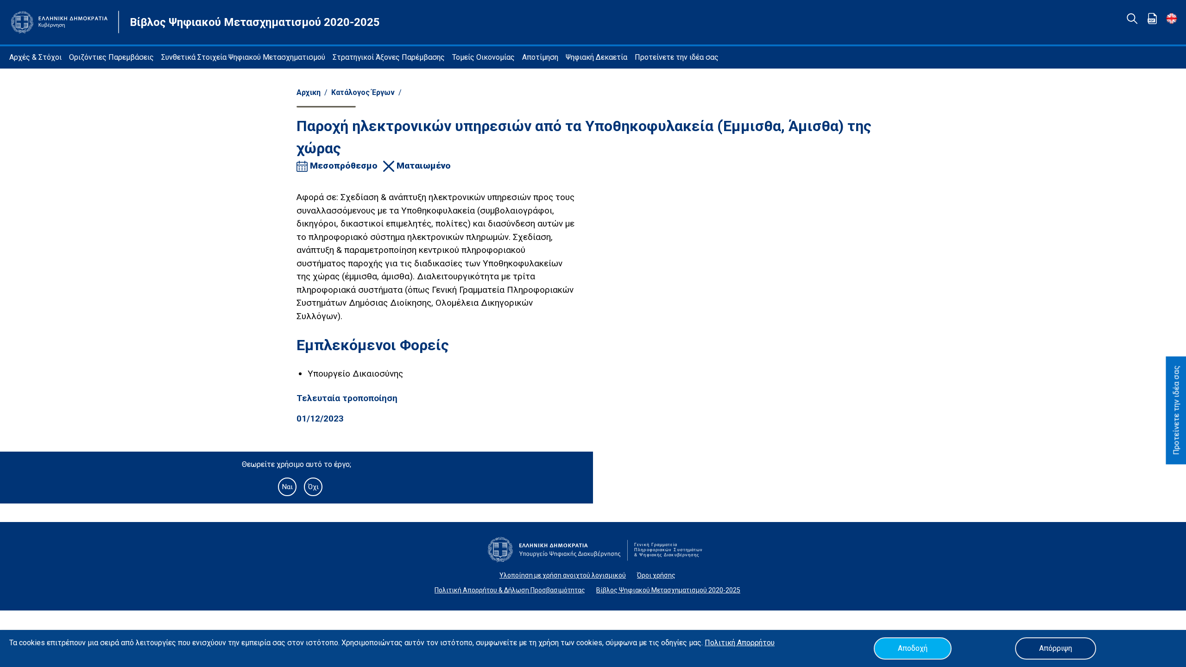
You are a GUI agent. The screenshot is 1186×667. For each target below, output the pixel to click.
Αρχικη (308, 92)
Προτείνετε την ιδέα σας (677, 57)
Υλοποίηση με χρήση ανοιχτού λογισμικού (562, 575)
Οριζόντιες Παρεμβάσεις (111, 57)
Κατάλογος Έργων (363, 92)
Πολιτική (721, 642)
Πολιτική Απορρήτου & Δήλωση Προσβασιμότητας (510, 590)
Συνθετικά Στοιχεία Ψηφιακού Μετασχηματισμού (243, 57)
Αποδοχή (912, 648)
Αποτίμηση (540, 57)
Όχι (313, 487)
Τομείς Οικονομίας (483, 57)
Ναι (287, 487)
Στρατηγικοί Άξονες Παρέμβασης (389, 57)
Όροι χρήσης (656, 575)
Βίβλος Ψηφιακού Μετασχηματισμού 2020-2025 (668, 590)
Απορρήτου (756, 642)
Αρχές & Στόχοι (35, 57)
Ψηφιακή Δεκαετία (596, 57)
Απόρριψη (1055, 648)
